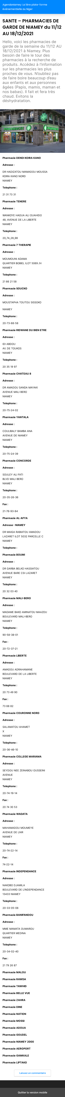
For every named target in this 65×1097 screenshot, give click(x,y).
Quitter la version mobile (32, 1092)
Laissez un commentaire (32, 1073)
